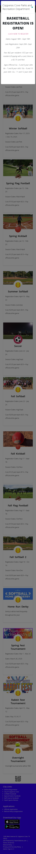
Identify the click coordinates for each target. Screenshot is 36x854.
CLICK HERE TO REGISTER (18, 34)
